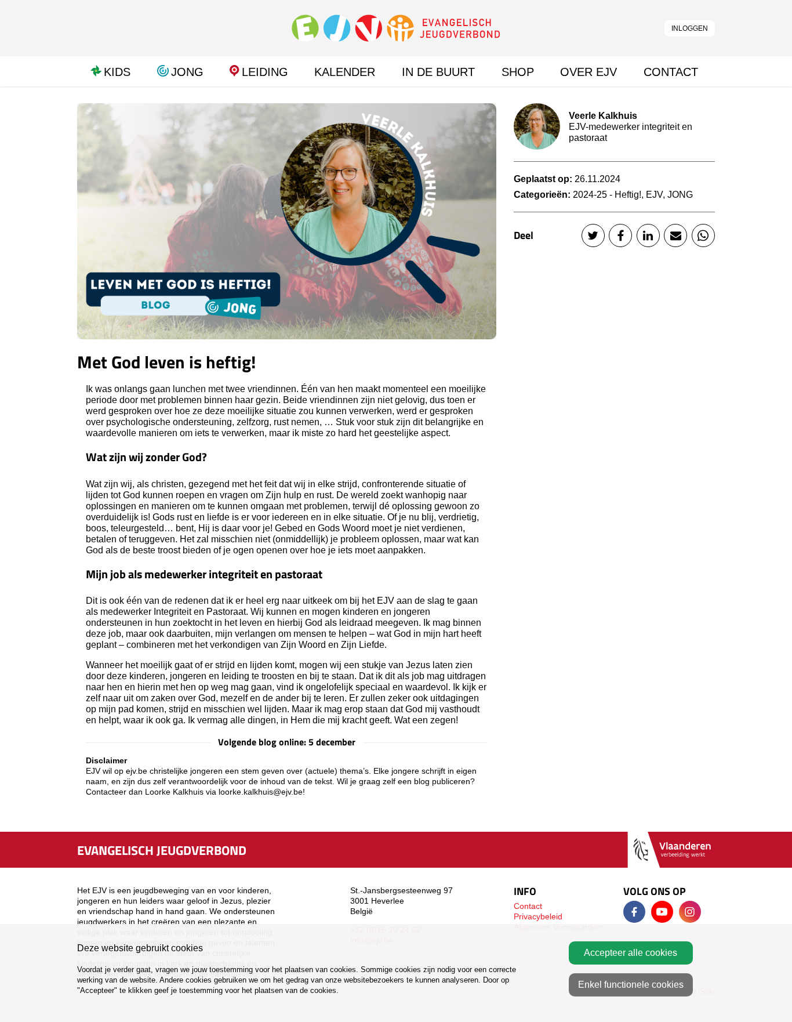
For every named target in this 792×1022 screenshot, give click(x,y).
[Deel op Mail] (675, 235)
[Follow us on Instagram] (690, 912)
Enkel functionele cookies (631, 985)
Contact (528, 906)
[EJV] (396, 27)
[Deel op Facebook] (620, 235)
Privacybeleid (538, 916)
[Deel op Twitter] (593, 235)
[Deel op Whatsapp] (703, 235)
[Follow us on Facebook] (634, 912)
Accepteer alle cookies (630, 953)
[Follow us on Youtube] (662, 912)
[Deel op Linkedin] (648, 235)
